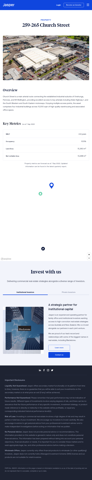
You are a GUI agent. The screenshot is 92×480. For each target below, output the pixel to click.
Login (58, 5)
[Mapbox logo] (6, 258)
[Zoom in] (89, 254)
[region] (46, 219)
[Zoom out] (89, 258)
